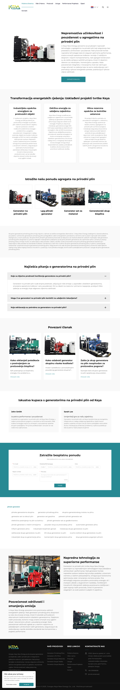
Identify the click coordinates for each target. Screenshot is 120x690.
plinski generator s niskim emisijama (26, 525)
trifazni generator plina (21, 529)
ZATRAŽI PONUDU (73, 79)
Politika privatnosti (84, 686)
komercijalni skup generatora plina (58, 537)
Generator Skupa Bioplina (55, 664)
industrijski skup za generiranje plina (26, 537)
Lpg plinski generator (47, 212)
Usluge (57, 3)
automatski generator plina (87, 525)
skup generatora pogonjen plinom (89, 537)
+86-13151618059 (93, 670)
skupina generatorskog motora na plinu (78, 512)
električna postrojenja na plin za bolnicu (27, 521)
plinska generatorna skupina (23, 512)
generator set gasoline (46, 516)
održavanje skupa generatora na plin (26, 533)
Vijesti (82, 3)
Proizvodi (50, 3)
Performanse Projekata (70, 3)
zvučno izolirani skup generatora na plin (85, 533)
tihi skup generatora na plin (55, 533)
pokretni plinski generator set (70, 516)
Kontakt (24, 11)
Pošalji (60, 485)
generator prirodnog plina (48, 512)
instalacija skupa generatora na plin (74, 529)
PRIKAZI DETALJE (20, 196)
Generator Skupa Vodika (55, 661)
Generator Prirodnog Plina (55, 653)
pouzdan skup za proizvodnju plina (58, 525)
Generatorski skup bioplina (99, 212)
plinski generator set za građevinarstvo (62, 521)
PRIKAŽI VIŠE (15, 377)
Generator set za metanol (73, 212)
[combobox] (43, 467)
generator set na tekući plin (22, 516)
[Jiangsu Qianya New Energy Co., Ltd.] (14, 7)
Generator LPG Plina (54, 656)
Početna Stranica (27, 3)
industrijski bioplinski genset (44, 529)
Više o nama (40, 3)
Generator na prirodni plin (20, 212)
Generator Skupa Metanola (56, 659)
